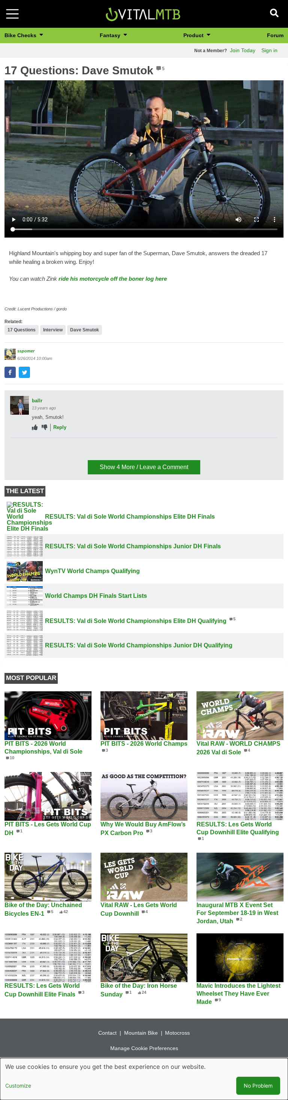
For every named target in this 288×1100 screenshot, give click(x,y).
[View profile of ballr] (19, 405)
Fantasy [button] (111, 35)
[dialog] (144, 1079)
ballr (37, 400)
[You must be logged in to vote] (35, 428)
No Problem (258, 1085)
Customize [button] (18, 1085)
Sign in (269, 50)
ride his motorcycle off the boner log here (112, 278)
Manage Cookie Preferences (144, 1048)
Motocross (177, 1033)
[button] (10, 372)
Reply (59, 427)
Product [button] (194, 35)
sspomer (25, 351)
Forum (275, 35)
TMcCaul (42, 447)
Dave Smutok (84, 330)
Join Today (242, 50)
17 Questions (22, 330)
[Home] (143, 13)
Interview (53, 330)
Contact (107, 1033)
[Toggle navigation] (12, 14)
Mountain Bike (141, 1033)
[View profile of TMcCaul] (19, 451)
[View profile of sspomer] (10, 354)
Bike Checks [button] (21, 35)
